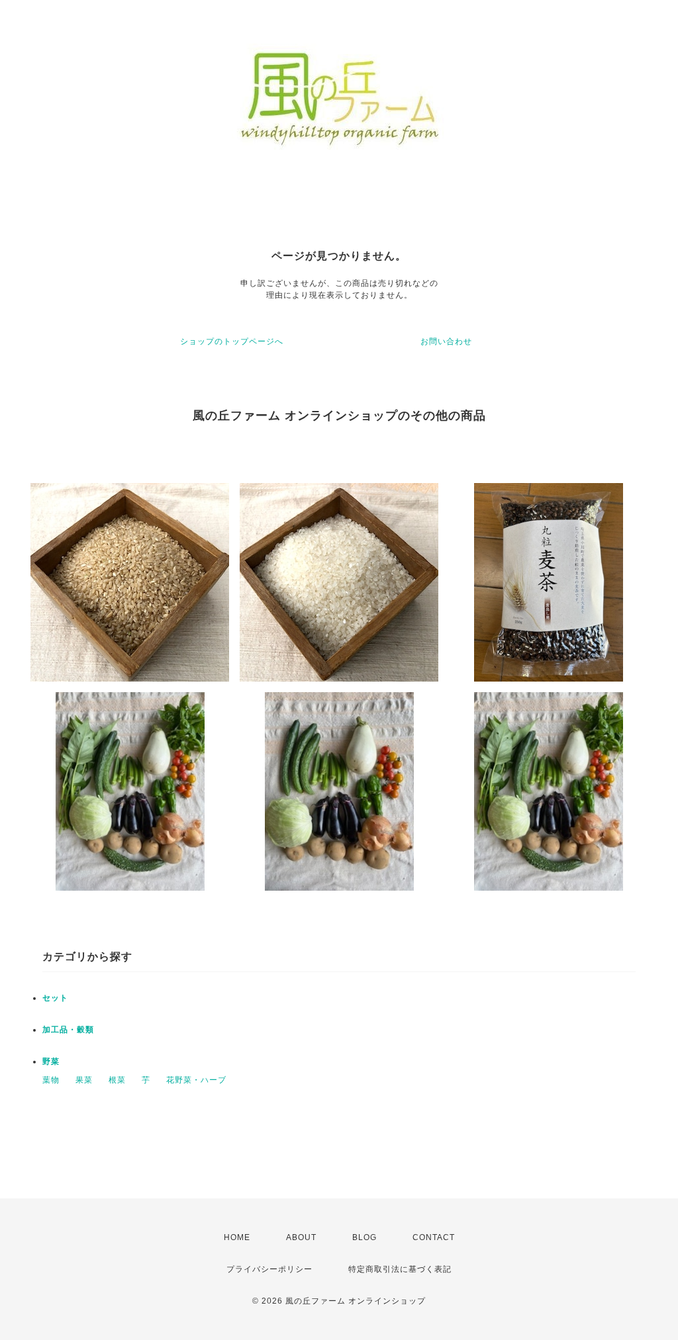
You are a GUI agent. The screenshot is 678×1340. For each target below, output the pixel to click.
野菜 (51, 1061)
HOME (237, 1237)
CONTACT (433, 1237)
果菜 (84, 1080)
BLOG (364, 1237)
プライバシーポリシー (269, 1269)
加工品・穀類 (68, 1029)
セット (55, 998)
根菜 (117, 1080)
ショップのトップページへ (231, 341)
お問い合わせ (446, 341)
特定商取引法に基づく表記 (400, 1269)
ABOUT (301, 1237)
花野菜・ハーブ (196, 1080)
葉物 (51, 1080)
